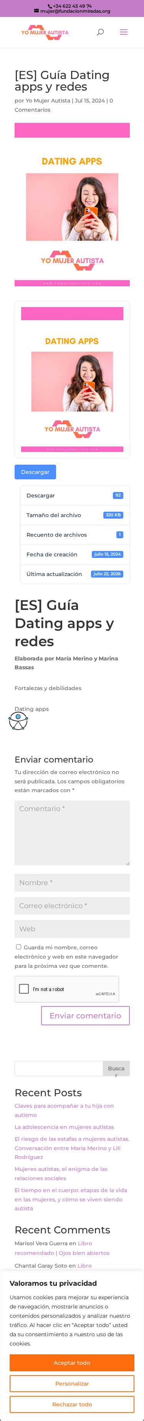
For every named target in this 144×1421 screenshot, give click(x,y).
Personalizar (72, 1383)
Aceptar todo (72, 1362)
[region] (72, 1346)
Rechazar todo (72, 1404)
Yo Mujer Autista (48, 100)
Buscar (116, 1070)
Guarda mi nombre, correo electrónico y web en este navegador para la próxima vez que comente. (66, 956)
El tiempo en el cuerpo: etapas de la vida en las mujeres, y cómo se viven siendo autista (71, 1199)
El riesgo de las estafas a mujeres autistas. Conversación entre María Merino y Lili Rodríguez (72, 1148)
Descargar (35, 472)
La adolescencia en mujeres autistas (64, 1127)
